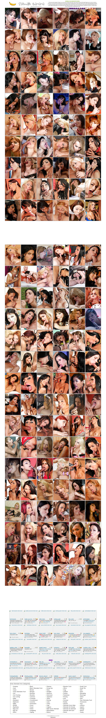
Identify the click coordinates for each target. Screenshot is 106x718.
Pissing (65, 697)
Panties (65, 693)
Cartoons (32, 697)
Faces (31, 705)
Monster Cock (67, 686)
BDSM (15, 705)
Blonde (32, 690)
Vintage (82, 709)
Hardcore (49, 693)
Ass (14, 693)
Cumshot (32, 702)
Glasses (49, 686)
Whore (82, 710)
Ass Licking (16, 697)
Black (31, 686)
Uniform (82, 705)
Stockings (83, 695)
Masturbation (50, 710)
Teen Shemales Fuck (86, 700)
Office (65, 688)
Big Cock (15, 709)
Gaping (32, 712)
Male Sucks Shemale (53, 709)
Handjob (49, 691)
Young (81, 712)
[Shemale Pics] (13, 7)
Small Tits (83, 688)
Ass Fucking (16, 695)
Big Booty (16, 707)
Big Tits (15, 710)
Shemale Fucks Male (69, 705)
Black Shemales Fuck (36, 688)
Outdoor (65, 691)
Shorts (65, 712)
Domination (33, 703)
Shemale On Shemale (69, 709)
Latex (48, 702)
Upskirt (82, 707)
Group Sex (50, 688)
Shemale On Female (69, 707)
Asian (14, 690)
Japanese (49, 697)
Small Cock (83, 686)
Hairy (48, 690)
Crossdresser (34, 700)
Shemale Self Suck (68, 710)
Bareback (16, 700)
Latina (48, 703)
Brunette (32, 695)
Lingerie (49, 707)
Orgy (64, 690)
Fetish (31, 709)
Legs (48, 705)
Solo (81, 690)
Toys (81, 703)
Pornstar (65, 700)
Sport (81, 691)
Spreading (83, 693)
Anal (14, 688)
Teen (81, 698)
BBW (14, 703)
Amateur (15, 686)
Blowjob (32, 691)
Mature (49, 712)
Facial (31, 707)
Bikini (14, 712)
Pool (64, 698)
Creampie (32, 698)
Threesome (83, 702)
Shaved (65, 703)
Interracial (49, 695)
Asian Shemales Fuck (19, 691)
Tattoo (81, 697)
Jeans (48, 698)
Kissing (49, 700)
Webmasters (53, 717)
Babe (14, 698)
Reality (65, 702)
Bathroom (16, 702)
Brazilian (32, 693)
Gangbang (33, 710)
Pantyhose (66, 695)
